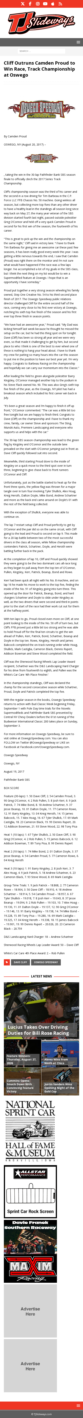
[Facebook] (30, 4)
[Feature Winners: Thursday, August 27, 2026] (23, 1053)
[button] (77, 42)
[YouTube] (45, 4)
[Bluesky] (60, 4)
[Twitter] (22, 4)
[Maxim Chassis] (30, 1280)
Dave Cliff (20, 962)
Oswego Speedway (46, 962)
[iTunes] (52, 4)
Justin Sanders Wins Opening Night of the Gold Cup (59, 1087)
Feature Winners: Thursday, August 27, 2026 (21, 1059)
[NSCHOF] (30, 1161)
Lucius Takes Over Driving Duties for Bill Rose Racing (38, 1030)
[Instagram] (37, 4)
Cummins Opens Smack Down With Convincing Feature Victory (20, 1086)
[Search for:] (41, 51)
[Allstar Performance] (30, 1216)
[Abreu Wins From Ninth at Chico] (60, 1053)
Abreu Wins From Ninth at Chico (56, 1061)
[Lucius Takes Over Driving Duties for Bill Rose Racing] (41, 1010)
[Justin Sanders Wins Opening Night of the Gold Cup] (60, 1081)
